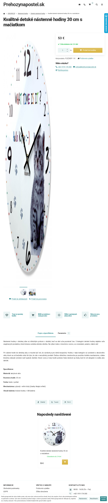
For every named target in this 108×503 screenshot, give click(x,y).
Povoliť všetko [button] (103, 498)
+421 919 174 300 (65, 67)
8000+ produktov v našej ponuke (44, 315)
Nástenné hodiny (23, 13)
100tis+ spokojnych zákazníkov (70, 315)
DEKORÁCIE (11, 13)
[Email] (79, 4)
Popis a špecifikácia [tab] (45, 333)
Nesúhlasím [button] (94, 498)
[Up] (68, 49)
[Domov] (4, 13)
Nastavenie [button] (83, 498)
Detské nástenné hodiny (38, 13)
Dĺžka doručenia (42, 492)
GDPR (5, 492)
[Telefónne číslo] (84, 4)
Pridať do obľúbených (19, 299)
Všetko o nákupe (43, 485)
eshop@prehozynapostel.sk (86, 67)
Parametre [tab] (63, 333)
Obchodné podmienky (11, 488)
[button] (49, 159)
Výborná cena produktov (94, 315)
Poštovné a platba (86, 58)
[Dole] (68, 51)
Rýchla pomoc (63, 70)
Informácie (8, 485)
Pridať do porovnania (39, 299)
